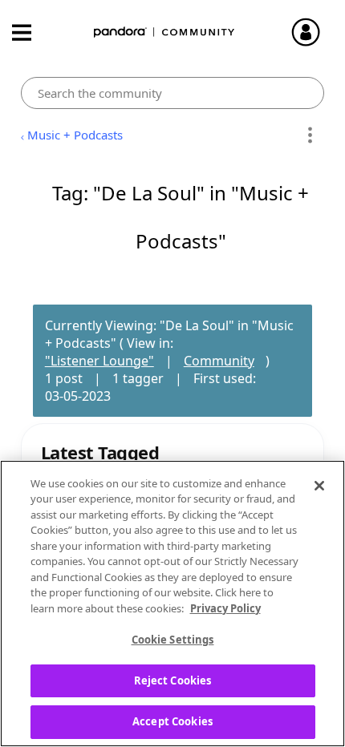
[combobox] (173, 93)
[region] (172, 603)
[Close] (319, 485)
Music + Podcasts (75, 135)
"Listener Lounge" (99, 360)
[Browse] (29, 32)
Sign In (313, 32)
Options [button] (309, 135)
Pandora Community (164, 32)
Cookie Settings (173, 639)
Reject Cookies (173, 680)
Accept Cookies (172, 721)
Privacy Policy (225, 608)
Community (219, 360)
